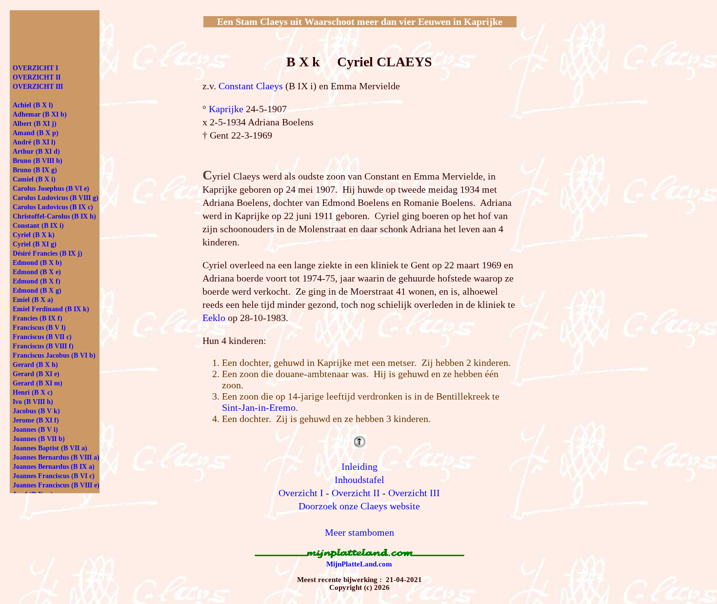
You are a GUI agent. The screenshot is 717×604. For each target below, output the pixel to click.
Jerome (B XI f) (36, 420)
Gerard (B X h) (35, 364)
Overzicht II (356, 492)
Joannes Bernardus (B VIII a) (56, 457)
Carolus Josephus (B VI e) (51, 188)
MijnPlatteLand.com (359, 564)
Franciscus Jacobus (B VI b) (54, 355)
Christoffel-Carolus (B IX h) (54, 216)
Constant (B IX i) (38, 225)
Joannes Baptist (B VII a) (50, 448)
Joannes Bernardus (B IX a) (54, 466)
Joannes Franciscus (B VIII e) (56, 485)
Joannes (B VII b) (39, 439)
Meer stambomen (359, 532)
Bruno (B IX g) (35, 170)
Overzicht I (301, 492)
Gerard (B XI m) (37, 383)
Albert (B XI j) (35, 123)
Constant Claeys (251, 86)
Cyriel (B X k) (34, 235)
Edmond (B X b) (37, 262)
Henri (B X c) (33, 392)
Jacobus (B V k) (36, 411)
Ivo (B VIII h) (33, 401)
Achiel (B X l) (33, 105)
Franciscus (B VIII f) (43, 346)
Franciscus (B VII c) (42, 337)
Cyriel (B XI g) (35, 244)
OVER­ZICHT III (38, 86)
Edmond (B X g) (37, 290)
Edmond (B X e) (37, 272)
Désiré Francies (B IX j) (47, 253)
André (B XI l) (34, 142)
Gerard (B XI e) (36, 374)
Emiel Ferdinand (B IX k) (51, 309)
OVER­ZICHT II (36, 77)
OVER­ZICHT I (35, 68)
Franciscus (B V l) (39, 327)
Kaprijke (226, 108)
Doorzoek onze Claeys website (359, 506)
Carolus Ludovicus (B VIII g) (56, 197)
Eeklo (213, 317)
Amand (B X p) (36, 133)
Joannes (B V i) (35, 429)
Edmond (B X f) (36, 281)
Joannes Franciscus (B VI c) (54, 476)
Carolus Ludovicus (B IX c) (53, 207)
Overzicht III (414, 492)
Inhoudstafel (359, 479)
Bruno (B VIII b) (37, 160)
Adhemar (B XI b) (40, 114)
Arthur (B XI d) (36, 151)
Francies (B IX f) (37, 318)
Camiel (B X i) (34, 179)
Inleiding (359, 466)
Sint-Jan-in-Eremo (259, 407)
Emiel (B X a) (33, 299)
